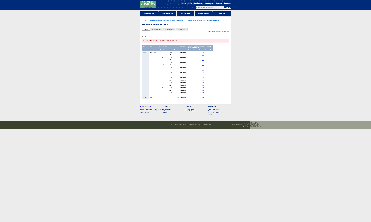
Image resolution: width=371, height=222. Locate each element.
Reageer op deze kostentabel (214, 31)
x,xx (203, 52)
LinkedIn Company (191, 111)
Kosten (146, 20)
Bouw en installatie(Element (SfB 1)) (175, 20)
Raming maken (149, 14)
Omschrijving (156, 29)
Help (190, 3)
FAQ (164, 111)
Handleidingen (167, 109)
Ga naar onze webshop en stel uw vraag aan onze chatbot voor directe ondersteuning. (151, 110)
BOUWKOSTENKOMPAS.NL (255, 126)
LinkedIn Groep (190, 109)
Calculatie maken (167, 14)
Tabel (146, 29)
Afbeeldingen (169, 29)
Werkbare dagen (203, 14)
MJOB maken (185, 14)
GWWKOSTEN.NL (253, 122)
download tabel (225, 31)
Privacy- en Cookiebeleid (215, 112)
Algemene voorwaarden (215, 109)
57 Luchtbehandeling (192, 20)
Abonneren (209, 3)
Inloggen (227, 3)
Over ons (210, 114)
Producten (198, 3)
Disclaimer (211, 111)
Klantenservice (145, 106)
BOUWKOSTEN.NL (254, 123)
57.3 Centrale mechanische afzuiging (209, 20)
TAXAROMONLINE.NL (254, 125)
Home (183, 3)
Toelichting (181, 29)
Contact (219, 3)
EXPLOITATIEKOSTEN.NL (255, 124)
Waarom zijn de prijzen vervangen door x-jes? (165, 40)
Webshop (222, 14)
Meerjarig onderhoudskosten (157, 20)
